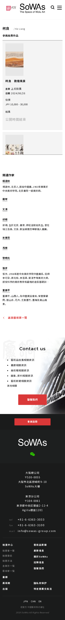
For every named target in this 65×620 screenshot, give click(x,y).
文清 (5, 209)
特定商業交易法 (43, 588)
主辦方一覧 (9, 565)
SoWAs (32, 8)
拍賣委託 (7, 555)
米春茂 (6, 237)
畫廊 (5, 577)
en (40, 601)
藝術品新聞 (40, 544)
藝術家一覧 (9, 570)
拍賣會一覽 (9, 550)
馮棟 (5, 248)
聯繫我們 (32, 399)
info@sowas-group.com (32, 530)
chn (33, 601)
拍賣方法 (7, 560)
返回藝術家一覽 (17, 317)
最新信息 (39, 550)
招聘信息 (39, 562)
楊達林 (6, 181)
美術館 (6, 583)
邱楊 (5, 219)
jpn (25, 601)
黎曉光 (6, 258)
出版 (5, 588)
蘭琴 (5, 199)
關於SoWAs (41, 556)
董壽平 (6, 290)
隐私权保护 (40, 583)
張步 (5, 268)
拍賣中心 (8, 544)
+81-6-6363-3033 (27, 519)
